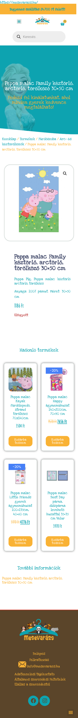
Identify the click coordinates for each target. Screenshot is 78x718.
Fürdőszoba (47, 139)
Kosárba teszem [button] (20, 441)
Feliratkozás (39, 660)
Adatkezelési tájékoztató (34, 674)
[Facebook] (33, 701)
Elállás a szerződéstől (32, 684)
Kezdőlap (9, 139)
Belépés (39, 653)
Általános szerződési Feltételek (40, 679)
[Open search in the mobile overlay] (39, 36)
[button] (19, 21)
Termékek (27, 139)
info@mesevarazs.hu (43, 666)
